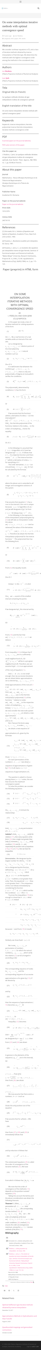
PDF (20, 38)
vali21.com (35, 1346)
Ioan (5, 78)
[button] (20, 2)
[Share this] (9, 1290)
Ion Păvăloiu (19, 36)
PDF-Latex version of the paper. (13, 145)
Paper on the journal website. (12, 204)
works (24, 38)
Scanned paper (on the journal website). (16, 141)
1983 (6, 1286)
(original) (7, 38)
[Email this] (4, 1290)
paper (16, 38)
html (12, 38)
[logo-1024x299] (5, 8)
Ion (7, 71)
